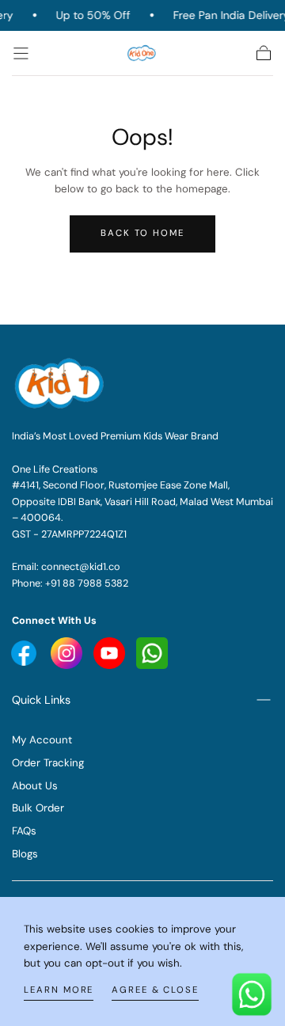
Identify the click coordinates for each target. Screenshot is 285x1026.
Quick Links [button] (41, 700)
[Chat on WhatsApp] (251, 992)
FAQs (24, 831)
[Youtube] (25, 652)
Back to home (142, 233)
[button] (21, 53)
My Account (42, 740)
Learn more (58, 990)
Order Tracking (48, 763)
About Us (35, 785)
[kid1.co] (61, 383)
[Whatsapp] (152, 652)
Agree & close (155, 990)
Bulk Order (38, 808)
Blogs (25, 854)
